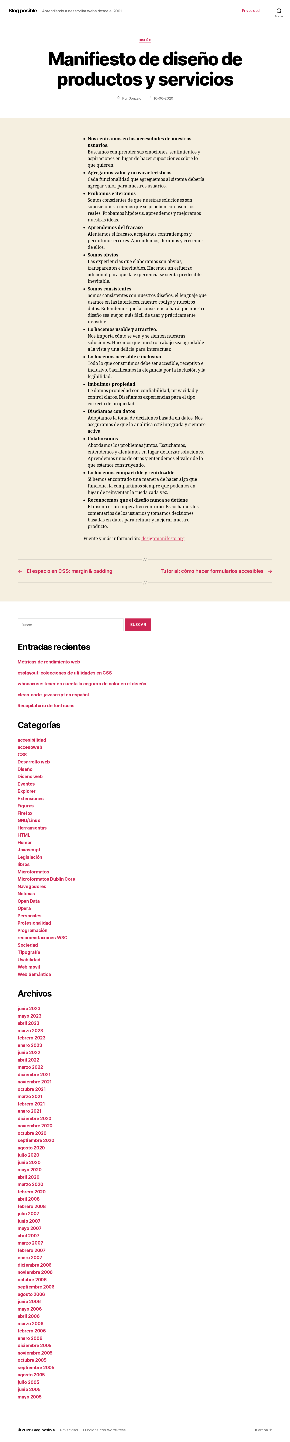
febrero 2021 (31, 1104)
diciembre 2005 (34, 1345)
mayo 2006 (30, 1309)
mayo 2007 (30, 1228)
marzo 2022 (30, 1067)
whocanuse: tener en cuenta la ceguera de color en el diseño (82, 683)
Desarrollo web (34, 762)
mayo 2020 (30, 1169)
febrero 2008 (32, 1206)
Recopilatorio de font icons (46, 705)
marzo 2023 (30, 1030)
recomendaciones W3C (43, 937)
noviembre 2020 (35, 1125)
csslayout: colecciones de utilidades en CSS (65, 673)
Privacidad (251, 10)
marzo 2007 (30, 1243)
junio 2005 (29, 1389)
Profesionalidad (34, 923)
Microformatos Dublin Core (46, 879)
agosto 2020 (31, 1148)
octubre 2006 (32, 1279)
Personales (29, 915)
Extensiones (31, 798)
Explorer (27, 791)
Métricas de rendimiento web (49, 662)
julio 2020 (28, 1155)
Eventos (26, 784)
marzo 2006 (30, 1323)
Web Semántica (34, 974)
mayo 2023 (29, 1016)
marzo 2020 (30, 1184)
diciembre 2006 (35, 1265)
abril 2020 (28, 1177)
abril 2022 (28, 1060)
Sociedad (28, 945)
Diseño (145, 40)
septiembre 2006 (36, 1287)
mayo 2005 (30, 1397)
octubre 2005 (32, 1360)
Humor (25, 842)
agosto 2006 (31, 1294)
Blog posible (22, 10)
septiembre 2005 (36, 1367)
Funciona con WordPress (104, 1430)
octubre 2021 (32, 1089)
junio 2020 (29, 1162)
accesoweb (30, 747)
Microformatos (33, 871)
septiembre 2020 (36, 1140)
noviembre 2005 (35, 1353)
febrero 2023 (31, 1038)
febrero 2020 (32, 1191)
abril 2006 (28, 1316)
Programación (32, 930)
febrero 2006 (32, 1331)
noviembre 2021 (35, 1081)
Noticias (26, 893)
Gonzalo (134, 98)
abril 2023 (28, 1023)
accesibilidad (32, 740)
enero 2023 (30, 1045)
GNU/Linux (29, 820)
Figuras (26, 805)
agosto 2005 (31, 1374)
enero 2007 (30, 1257)
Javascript (29, 849)
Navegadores (32, 886)
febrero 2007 (32, 1250)
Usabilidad (29, 959)
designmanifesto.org (162, 539)
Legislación (30, 857)
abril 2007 (28, 1235)
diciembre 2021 (34, 1074)
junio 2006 (29, 1301)
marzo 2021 (30, 1096)
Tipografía (29, 952)
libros (24, 864)
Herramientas (32, 828)
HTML (24, 835)
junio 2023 (29, 1008)
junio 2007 (29, 1221)
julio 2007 (28, 1213)
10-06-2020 (163, 98)
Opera (24, 908)
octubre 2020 (32, 1133)
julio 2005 (28, 1382)
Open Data (29, 901)
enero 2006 (30, 1338)
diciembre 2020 (34, 1118)
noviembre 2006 (35, 1272)
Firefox (25, 813)
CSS (22, 754)
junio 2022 (29, 1052)
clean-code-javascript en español (53, 694)
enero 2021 (29, 1111)
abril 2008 (28, 1199)
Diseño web (30, 776)
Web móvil (29, 967)
